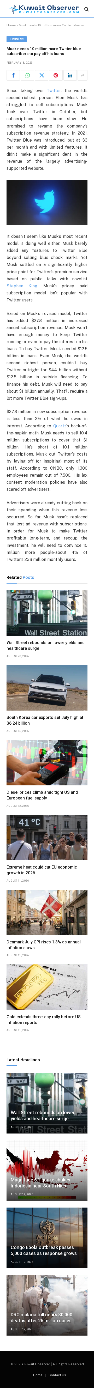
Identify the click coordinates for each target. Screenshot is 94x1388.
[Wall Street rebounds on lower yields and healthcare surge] (47, 613)
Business (17, 39)
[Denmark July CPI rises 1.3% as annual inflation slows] (47, 912)
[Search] (86, 9)
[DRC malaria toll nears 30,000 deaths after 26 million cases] (47, 1305)
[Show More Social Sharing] (82, 75)
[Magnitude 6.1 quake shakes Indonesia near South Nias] (47, 1170)
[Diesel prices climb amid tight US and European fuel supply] (47, 762)
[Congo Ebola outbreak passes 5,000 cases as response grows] (47, 1238)
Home (11, 25)
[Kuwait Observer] (44, 9)
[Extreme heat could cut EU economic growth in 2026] (47, 837)
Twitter (54, 90)
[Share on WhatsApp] (27, 75)
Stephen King (22, 285)
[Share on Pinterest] (55, 75)
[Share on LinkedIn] (70, 75)
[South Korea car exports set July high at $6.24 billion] (47, 688)
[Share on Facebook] (13, 75)
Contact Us (57, 1375)
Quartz (59, 425)
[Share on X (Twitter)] (41, 75)
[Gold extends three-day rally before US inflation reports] (47, 987)
